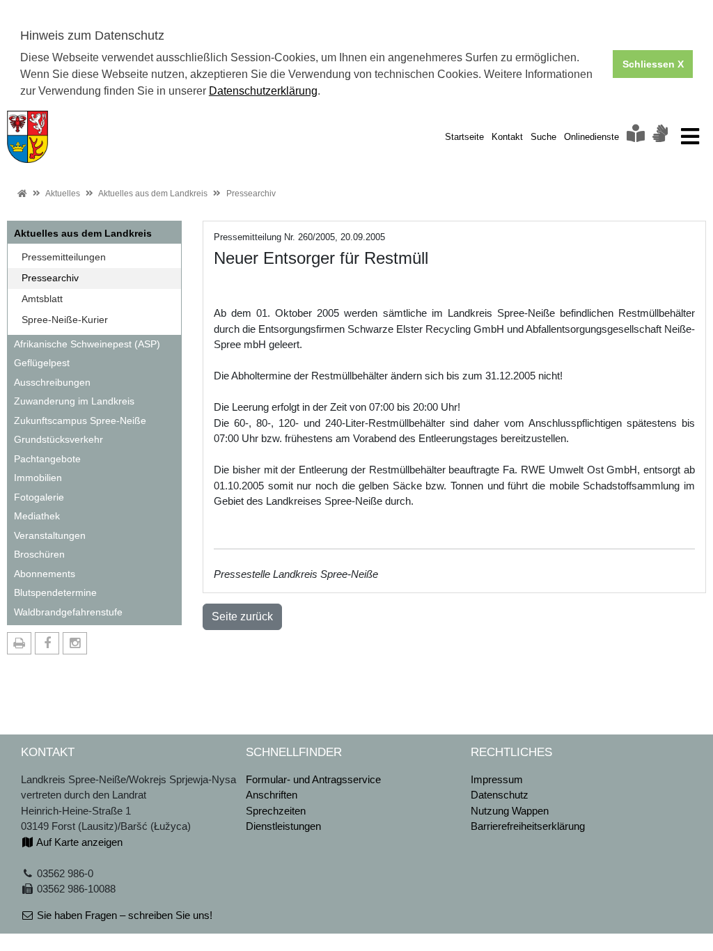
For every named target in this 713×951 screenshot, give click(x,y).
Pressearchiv (251, 193)
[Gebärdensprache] (660, 137)
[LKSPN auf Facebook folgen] (47, 643)
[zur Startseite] (27, 135)
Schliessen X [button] (653, 64)
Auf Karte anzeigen (78, 842)
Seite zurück (242, 616)
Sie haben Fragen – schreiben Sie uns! (123, 915)
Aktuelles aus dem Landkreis (152, 193)
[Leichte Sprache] (635, 137)
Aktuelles (62, 193)
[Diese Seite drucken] (19, 643)
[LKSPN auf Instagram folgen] (75, 643)
